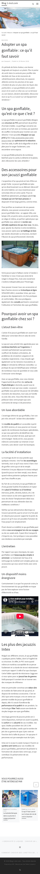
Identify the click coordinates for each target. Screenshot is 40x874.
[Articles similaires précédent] (30, 784)
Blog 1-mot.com (15, 861)
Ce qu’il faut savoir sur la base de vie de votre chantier (29, 814)
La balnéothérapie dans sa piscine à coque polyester (10, 815)
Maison (9, 33)
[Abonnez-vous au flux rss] (20, 870)
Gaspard (7, 61)
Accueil (4, 33)
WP (13, 864)
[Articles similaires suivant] (36, 784)
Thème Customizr (30, 864)
